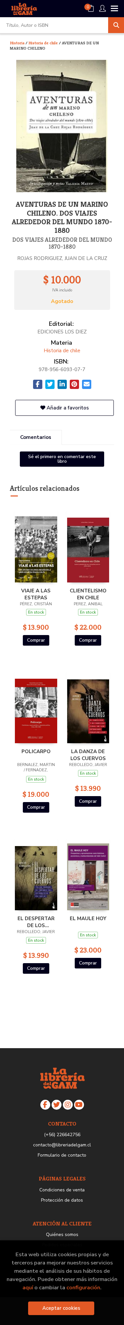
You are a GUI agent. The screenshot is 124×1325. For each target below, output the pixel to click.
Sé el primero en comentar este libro (62, 458)
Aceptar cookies (61, 1308)
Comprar (36, 640)
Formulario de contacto (62, 1155)
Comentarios (35, 437)
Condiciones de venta (62, 1190)
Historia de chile (43, 43)
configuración (83, 1287)
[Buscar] (116, 25)
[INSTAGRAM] (68, 1105)
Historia (17, 43)
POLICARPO (36, 751)
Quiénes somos (62, 1234)
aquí (27, 1287)
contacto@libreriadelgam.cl (62, 1145)
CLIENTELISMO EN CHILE (88, 594)
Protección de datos (62, 1200)
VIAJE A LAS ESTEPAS (36, 594)
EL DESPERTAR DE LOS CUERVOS (36, 921)
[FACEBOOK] (45, 1105)
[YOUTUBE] (79, 1105)
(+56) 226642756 (62, 1135)
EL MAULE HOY (88, 918)
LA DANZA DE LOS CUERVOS (88, 754)
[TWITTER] (57, 1105)
